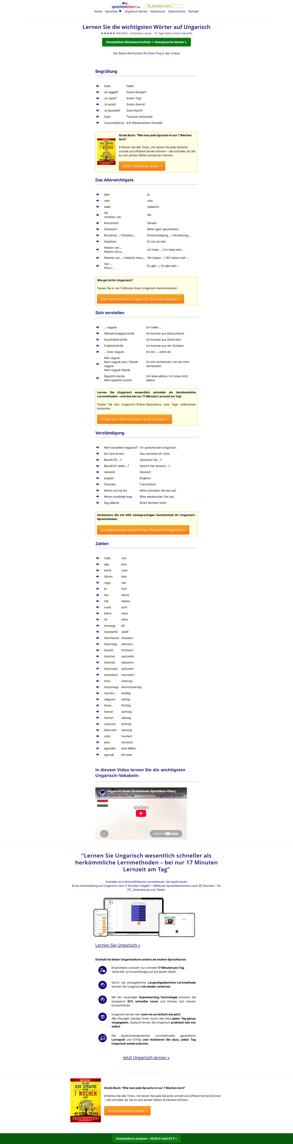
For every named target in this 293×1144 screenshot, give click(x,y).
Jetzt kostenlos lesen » (142, 166)
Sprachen (111, 11)
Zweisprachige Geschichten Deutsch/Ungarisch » (143, 530)
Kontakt (193, 11)
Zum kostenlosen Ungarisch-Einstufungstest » (140, 299)
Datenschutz (176, 11)
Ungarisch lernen (136, 11)
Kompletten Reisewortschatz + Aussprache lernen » (146, 42)
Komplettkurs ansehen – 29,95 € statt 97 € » (146, 1138)
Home (98, 11)
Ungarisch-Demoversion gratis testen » (134, 419)
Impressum (157, 11)
